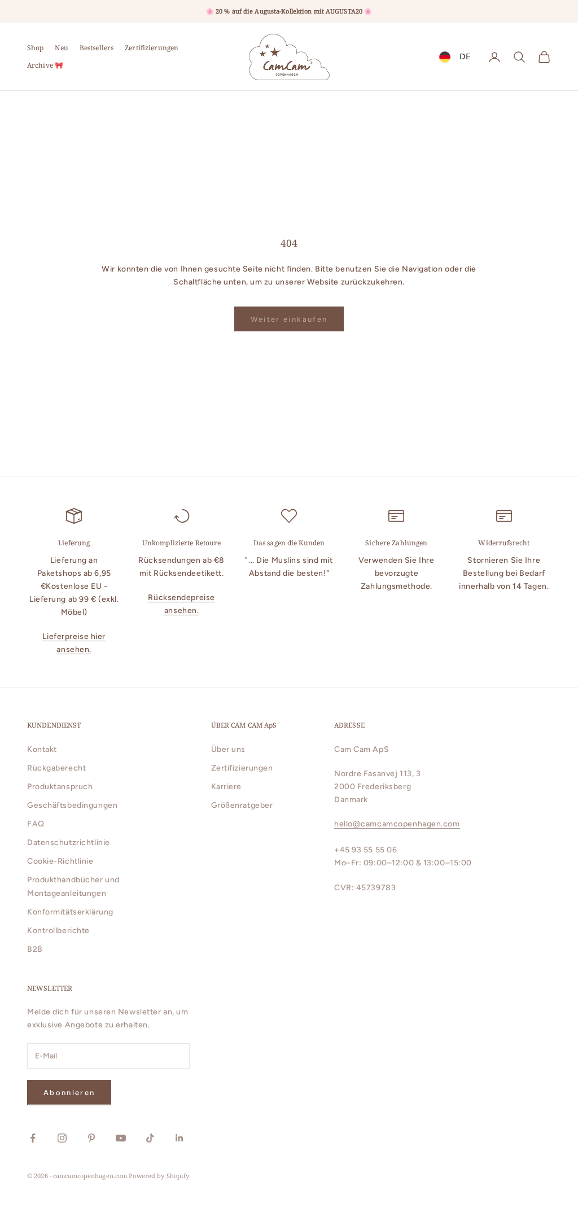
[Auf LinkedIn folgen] (179, 1138)
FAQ (36, 824)
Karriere (226, 786)
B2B (35, 949)
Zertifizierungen (151, 47)
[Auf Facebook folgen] (32, 1138)
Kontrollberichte (58, 930)
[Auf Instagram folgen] (62, 1138)
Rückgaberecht (56, 768)
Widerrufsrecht (503, 543)
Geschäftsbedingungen (72, 805)
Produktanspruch (60, 786)
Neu (61, 47)
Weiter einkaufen (289, 319)
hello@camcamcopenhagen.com (397, 824)
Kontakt (42, 749)
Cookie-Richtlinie (60, 861)
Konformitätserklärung (70, 912)
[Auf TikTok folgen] (150, 1138)
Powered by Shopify (159, 1175)
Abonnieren (69, 1092)
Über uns (228, 749)
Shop (35, 47)
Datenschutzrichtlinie (68, 842)
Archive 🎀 (45, 65)
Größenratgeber (242, 805)
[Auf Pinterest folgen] (91, 1138)
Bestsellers (96, 47)
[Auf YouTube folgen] (120, 1138)
